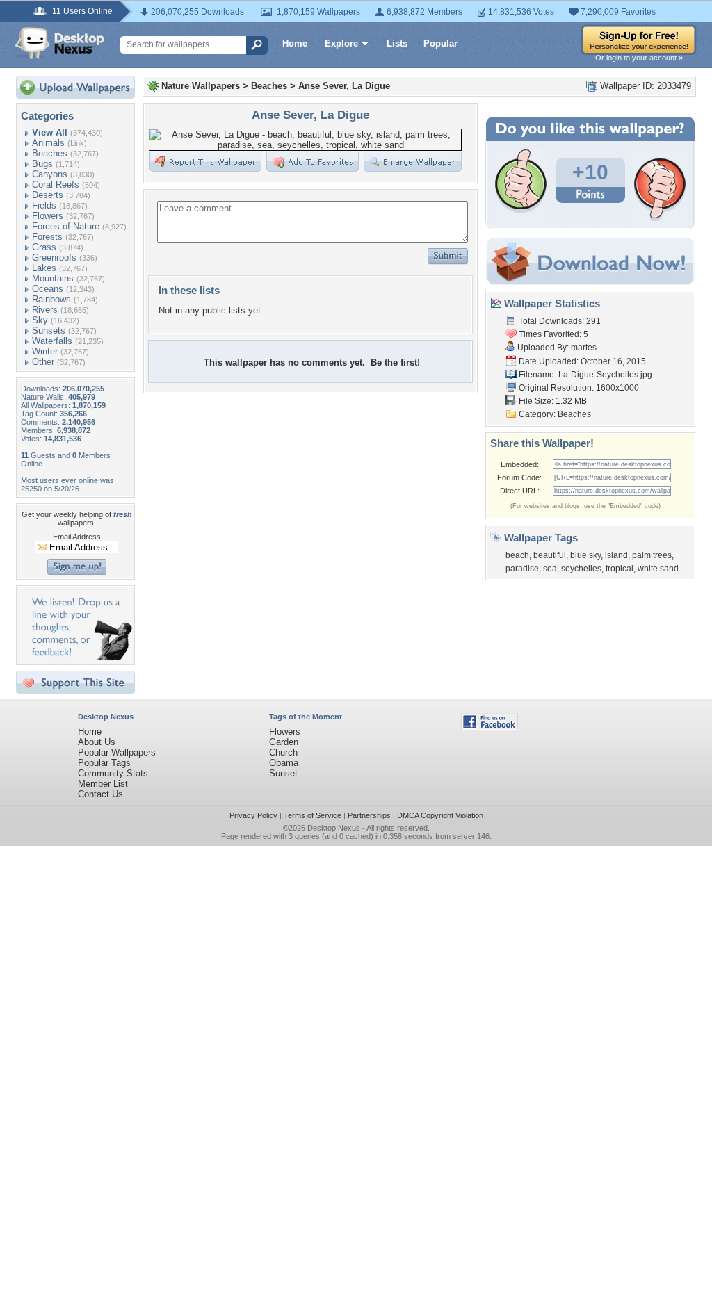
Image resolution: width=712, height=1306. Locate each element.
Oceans (47, 289)
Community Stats (113, 773)
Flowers (47, 216)
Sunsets (48, 330)
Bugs (42, 163)
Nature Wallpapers (200, 86)
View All (49, 132)
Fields (44, 205)
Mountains (53, 278)
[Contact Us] (79, 657)
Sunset (283, 773)
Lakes (44, 268)
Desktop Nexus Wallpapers (59, 43)
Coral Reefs (55, 184)
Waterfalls (52, 341)
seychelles (581, 568)
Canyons (49, 174)
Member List (103, 783)
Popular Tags (104, 763)
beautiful (549, 555)
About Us (96, 742)
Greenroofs (54, 257)
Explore (341, 43)
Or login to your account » (639, 58)
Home (294, 43)
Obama (283, 763)
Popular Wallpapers (117, 752)
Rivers (45, 309)
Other (43, 362)
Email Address (77, 536)
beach (517, 555)
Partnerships (369, 815)
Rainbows (51, 299)
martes (584, 347)
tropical (619, 568)
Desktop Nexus (333, 828)
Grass (44, 247)
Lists (397, 43)
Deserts (47, 195)
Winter (45, 351)
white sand (658, 568)
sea (550, 568)
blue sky (585, 555)
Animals (48, 143)
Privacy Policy (253, 815)
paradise (522, 568)
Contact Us (100, 794)
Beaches (49, 153)
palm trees (652, 555)
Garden (283, 742)
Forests (47, 236)
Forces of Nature (65, 226)
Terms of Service (312, 815)
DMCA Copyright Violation (440, 815)
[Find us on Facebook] (489, 727)
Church (283, 752)
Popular (440, 43)
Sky (40, 320)
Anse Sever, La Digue (344, 86)
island (616, 555)
